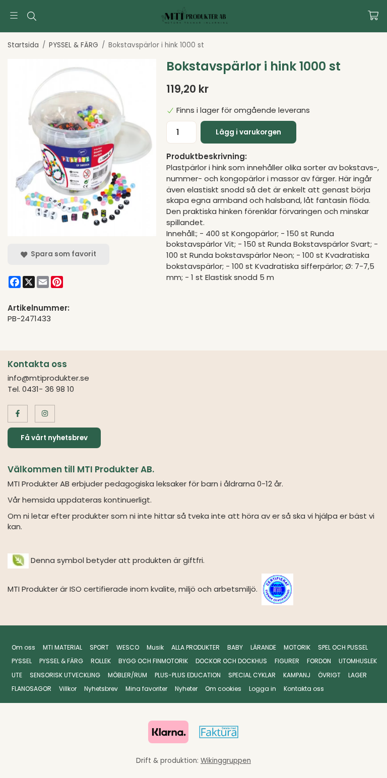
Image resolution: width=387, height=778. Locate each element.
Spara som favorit (62, 254)
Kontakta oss (304, 688)
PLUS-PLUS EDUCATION (188, 675)
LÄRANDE (263, 647)
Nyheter (186, 688)
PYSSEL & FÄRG (61, 661)
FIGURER (287, 661)
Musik (155, 647)
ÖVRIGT (329, 675)
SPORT (99, 647)
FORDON (319, 661)
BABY (235, 647)
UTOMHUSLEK (358, 661)
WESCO (127, 647)
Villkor (68, 688)
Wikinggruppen (226, 760)
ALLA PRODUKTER (195, 647)
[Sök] (31, 16)
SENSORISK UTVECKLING (65, 675)
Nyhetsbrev (101, 688)
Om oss (23, 647)
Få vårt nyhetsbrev (54, 438)
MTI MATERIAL (62, 647)
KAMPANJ (296, 675)
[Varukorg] (373, 15)
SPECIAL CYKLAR (252, 675)
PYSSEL (22, 661)
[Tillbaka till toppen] (365, 764)
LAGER (357, 675)
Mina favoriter (146, 688)
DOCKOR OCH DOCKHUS (231, 661)
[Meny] (14, 15)
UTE (17, 675)
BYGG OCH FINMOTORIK (153, 661)
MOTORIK (297, 647)
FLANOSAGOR (31, 688)
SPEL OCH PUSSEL (343, 647)
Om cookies (223, 688)
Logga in (262, 688)
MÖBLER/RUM (127, 675)
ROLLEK (101, 661)
